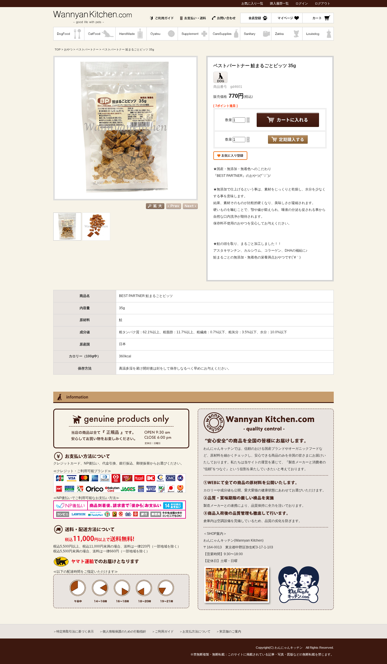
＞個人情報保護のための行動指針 (122, 631)
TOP (58, 49)
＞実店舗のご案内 (228, 631)
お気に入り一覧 (252, 3)
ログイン (301, 3)
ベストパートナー (87, 49)
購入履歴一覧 (279, 3)
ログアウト (322, 3)
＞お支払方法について (194, 631)
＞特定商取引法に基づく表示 (73, 631)
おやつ (68, 49)
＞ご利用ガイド (163, 631)
